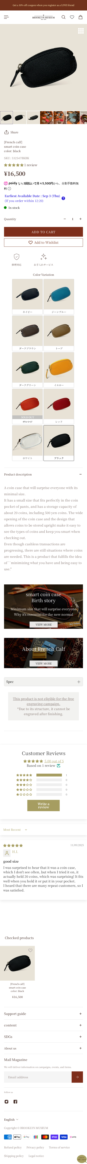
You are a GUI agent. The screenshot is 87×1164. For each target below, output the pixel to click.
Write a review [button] (43, 805)
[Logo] (43, 17)
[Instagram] (6, 1101)
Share (14, 132)
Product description (18, 474)
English (9, 1119)
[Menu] (6, 17)
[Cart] (80, 17)
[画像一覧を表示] (81, 30)
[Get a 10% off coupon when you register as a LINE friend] (43, 5)
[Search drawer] (63, 17)
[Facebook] (15, 1101)
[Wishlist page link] (72, 17)
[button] (14, 165)
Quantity (10, 219)
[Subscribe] (77, 1076)
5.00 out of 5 (54, 761)
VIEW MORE (44, 624)
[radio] (27, 297)
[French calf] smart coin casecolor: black (17, 987)
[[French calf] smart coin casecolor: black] (17, 963)
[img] (13, 845)
